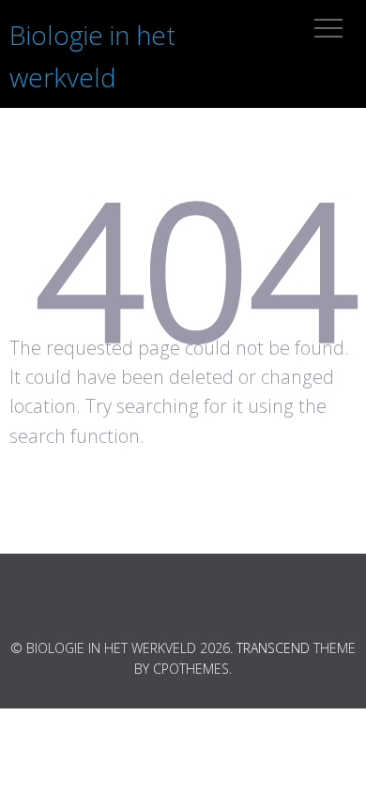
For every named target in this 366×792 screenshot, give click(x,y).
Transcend (273, 648)
